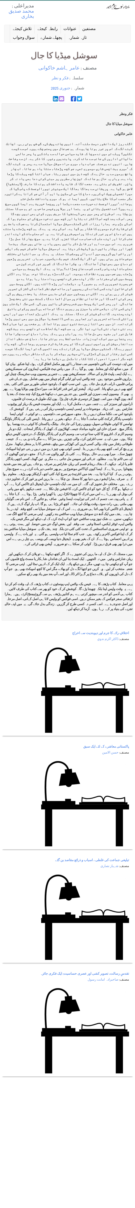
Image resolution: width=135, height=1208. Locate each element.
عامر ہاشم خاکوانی (59, 68)
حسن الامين (110, 753)
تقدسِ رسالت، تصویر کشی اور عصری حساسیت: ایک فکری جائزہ (84, 974)
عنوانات (69, 29)
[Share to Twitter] (79, 98)
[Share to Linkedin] (55, 98)
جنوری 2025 (60, 88)
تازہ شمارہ (77, 38)
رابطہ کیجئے (47, 29)
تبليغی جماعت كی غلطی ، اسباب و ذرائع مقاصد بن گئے (92, 860)
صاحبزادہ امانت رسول (103, 980)
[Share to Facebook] (73, 98)
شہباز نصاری (109, 866)
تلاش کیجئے (22, 29)
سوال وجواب (24, 38)
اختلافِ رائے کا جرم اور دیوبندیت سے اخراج (100, 633)
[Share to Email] (61, 98)
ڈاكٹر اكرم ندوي (107, 639)
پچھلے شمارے (51, 38)
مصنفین (89, 29)
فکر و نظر (60, 78)
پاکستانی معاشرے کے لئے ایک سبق (106, 747)
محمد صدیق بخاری (21, 14)
